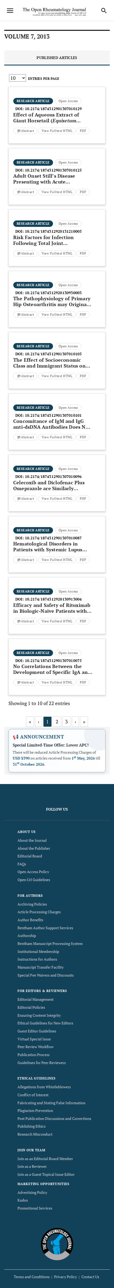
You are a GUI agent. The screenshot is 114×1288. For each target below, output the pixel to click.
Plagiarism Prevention (35, 1110)
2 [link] (57, 721)
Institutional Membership (38, 951)
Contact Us (90, 1276)
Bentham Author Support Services (45, 927)
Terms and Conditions (32, 1276)
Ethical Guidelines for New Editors (45, 1023)
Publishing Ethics (31, 1126)
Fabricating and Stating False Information (51, 1102)
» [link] (84, 721)
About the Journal (32, 840)
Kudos (22, 1200)
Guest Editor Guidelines (36, 1030)
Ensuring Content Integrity (39, 1015)
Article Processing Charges (39, 911)
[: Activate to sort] (57, 86)
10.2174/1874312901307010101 (53, 415)
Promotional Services (34, 1208)
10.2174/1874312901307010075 (53, 660)
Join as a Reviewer (32, 1166)
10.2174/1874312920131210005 (53, 231)
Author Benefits (30, 919)
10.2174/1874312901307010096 (53, 476)
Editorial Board (29, 855)
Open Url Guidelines (33, 879)
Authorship (26, 935)
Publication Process (33, 1054)
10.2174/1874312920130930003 (53, 292)
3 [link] (66, 721)
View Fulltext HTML (57, 131)
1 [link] (47, 721)
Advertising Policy (32, 1192)
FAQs (21, 863)
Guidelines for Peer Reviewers (41, 1062)
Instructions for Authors (37, 959)
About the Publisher (33, 848)
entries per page (43, 79)
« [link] (30, 721)
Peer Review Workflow (35, 1046)
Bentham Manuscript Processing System (50, 943)
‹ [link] (38, 721)
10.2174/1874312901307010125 (53, 170)
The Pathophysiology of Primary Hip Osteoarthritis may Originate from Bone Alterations (52, 304)
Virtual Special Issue (34, 1038)
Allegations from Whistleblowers (44, 1086)
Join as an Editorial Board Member (45, 1158)
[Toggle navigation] (10, 10)
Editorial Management (35, 999)
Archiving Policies (32, 904)
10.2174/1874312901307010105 (53, 353)
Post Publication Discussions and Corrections (54, 1118)
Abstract (27, 131)
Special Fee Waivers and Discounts (45, 975)
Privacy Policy (65, 1276)
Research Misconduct (34, 1134)
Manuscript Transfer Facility (40, 967)
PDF (83, 131)
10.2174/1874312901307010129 (53, 108)
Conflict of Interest (33, 1094)
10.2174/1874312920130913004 (53, 599)
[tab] (57, 58)
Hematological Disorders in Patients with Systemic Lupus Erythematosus (47, 549)
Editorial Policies (31, 1007)
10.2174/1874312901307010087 (53, 537)
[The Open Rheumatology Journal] (57, 1244)
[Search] (104, 10)
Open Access (68, 101)
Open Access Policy (33, 871)
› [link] (75, 721)
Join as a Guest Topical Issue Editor (45, 1174)
